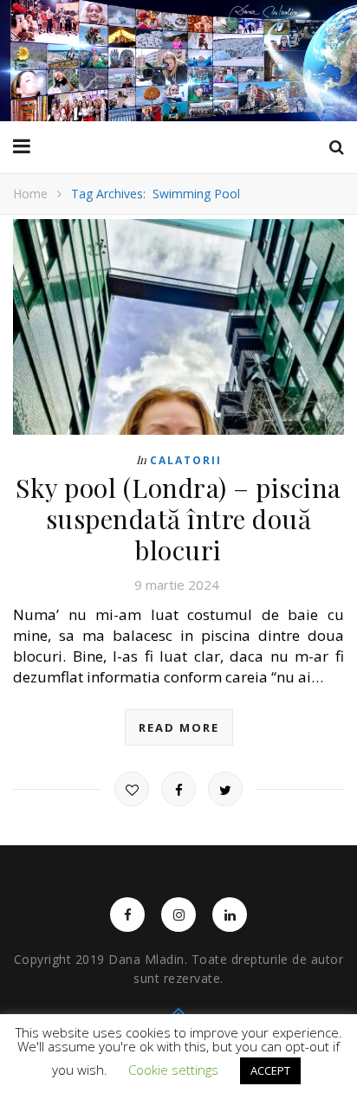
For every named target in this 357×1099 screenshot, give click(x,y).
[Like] (131, 789)
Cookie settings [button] (173, 1069)
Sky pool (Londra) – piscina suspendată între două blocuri (178, 518)
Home (30, 193)
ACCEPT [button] (270, 1070)
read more (179, 727)
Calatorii (186, 460)
